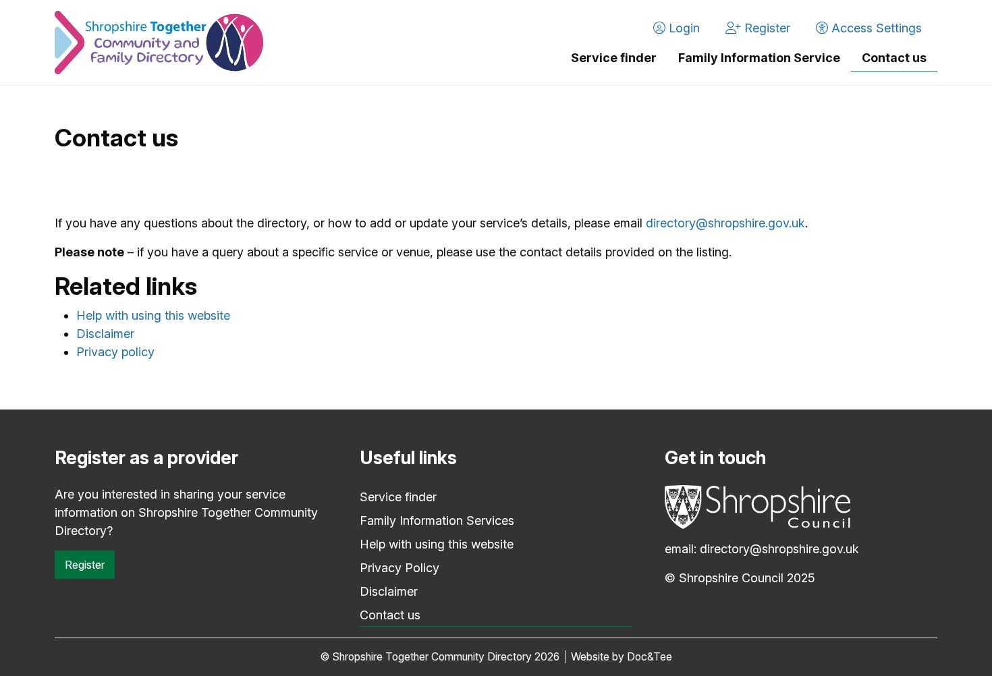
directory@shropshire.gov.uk (725, 223)
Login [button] (682, 28)
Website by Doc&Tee (621, 656)
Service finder (614, 58)
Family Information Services (437, 520)
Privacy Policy (399, 568)
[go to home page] (159, 42)
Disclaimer (105, 334)
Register (85, 564)
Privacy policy (115, 352)
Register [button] (765, 28)
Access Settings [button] (875, 28)
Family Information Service (759, 58)
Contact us (894, 58)
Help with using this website (153, 315)
